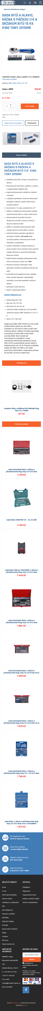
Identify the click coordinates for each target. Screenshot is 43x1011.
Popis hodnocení (8, 944)
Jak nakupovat (7, 910)
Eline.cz (25, 1005)
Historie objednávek (30, 902)
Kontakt (5, 925)
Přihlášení (26, 887)
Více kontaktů (7, 987)
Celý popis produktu (9, 79)
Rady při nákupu (8, 921)
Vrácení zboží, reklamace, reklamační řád (10, 902)
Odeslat (31, 959)
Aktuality (5, 918)
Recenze (5, 940)
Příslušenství (32, 123)
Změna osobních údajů (31, 899)
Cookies (5, 936)
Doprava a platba (8, 914)
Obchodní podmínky (9, 895)
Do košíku (30, 106)
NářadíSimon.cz (15, 1003)
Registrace (26, 891)
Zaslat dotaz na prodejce (13, 123)
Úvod (4, 887)
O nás (4, 891)
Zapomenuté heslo (29, 895)
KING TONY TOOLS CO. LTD (17, 83)
